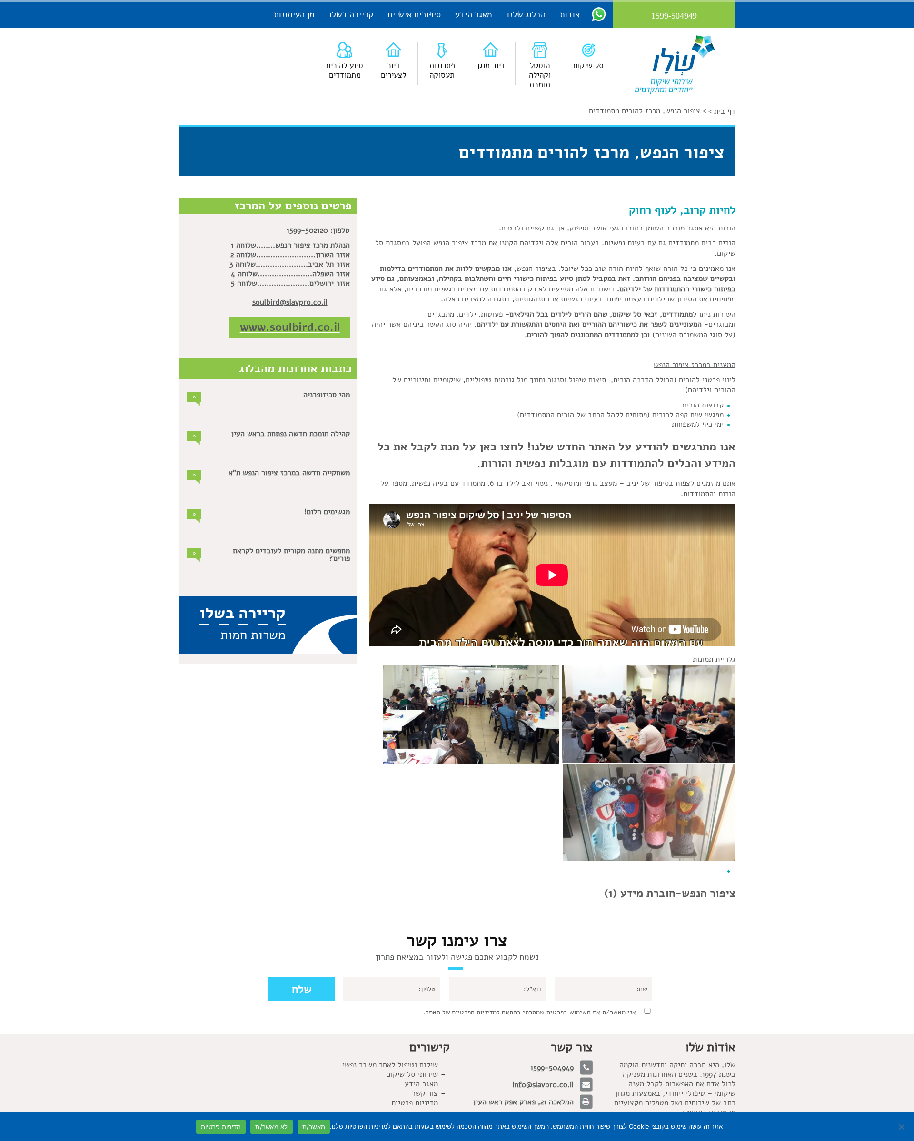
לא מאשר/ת (271, 1127)
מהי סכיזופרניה (326, 394)
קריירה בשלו (351, 14)
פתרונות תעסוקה (442, 70)
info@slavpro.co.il (543, 1085)
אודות (570, 14)
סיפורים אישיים (414, 14)
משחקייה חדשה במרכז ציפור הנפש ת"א (289, 472)
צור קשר (425, 1093)
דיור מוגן (491, 65)
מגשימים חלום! (327, 511)
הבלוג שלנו (526, 14)
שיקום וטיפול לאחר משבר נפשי (390, 1065)
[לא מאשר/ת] (902, 1126)
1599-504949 (552, 1068)
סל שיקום (588, 65)
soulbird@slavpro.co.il (290, 302)
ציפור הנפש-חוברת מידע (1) (669, 893)
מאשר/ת (314, 1127)
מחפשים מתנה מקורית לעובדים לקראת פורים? (291, 555)
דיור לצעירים (393, 70)
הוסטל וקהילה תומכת (540, 75)
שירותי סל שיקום (412, 1074)
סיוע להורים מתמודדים (344, 70)
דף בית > (721, 111)
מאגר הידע (473, 14)
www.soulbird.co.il (290, 327)
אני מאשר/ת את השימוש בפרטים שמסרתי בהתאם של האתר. (530, 1012)
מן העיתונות (294, 14)
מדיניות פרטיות (221, 1127)
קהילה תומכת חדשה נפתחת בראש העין (290, 433)
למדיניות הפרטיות (476, 1012)
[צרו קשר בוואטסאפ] (599, 14)
